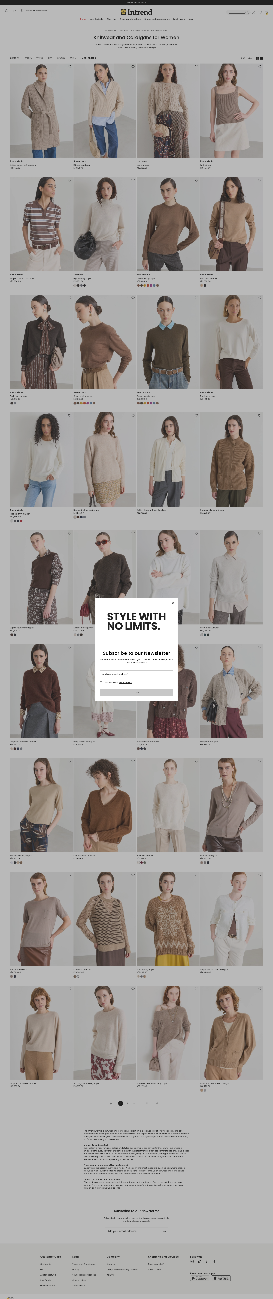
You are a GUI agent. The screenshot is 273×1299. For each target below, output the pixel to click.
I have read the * (118, 682)
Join (136, 692)
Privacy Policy (125, 682)
